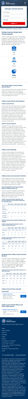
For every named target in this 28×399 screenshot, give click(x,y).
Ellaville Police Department (10, 309)
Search (13, 23)
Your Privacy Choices (8, 343)
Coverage (4, 334)
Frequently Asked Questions (10, 348)
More (23, 296)
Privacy (4, 339)
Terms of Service (17, 392)
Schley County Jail (7, 294)
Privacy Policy (5, 393)
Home (3, 328)
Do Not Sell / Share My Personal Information (11, 345)
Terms (3, 336)
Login (3, 350)
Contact (4, 332)
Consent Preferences (21, 355)
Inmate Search (6, 330)
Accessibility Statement (9, 341)
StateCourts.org (8, 3)
